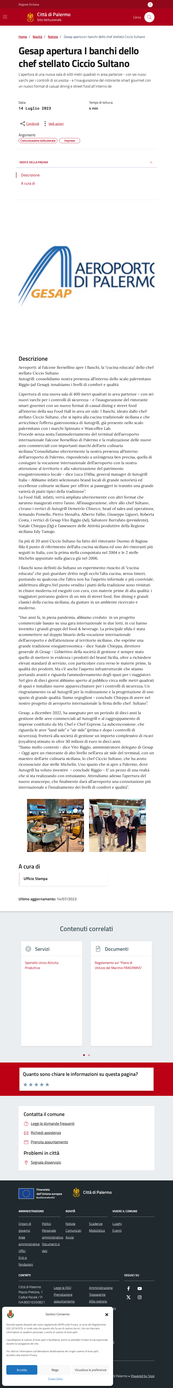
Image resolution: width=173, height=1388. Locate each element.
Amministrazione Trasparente (101, 1291)
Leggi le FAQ (62, 1287)
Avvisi (70, 1237)
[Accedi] (150, 5)
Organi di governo (25, 1227)
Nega (55, 1369)
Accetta (22, 1369)
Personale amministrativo (52, 1234)
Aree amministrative (29, 1241)
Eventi (117, 1230)
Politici (46, 1223)
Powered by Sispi (142, 1375)
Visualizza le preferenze (91, 1369)
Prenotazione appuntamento (64, 1298)
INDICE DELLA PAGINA (33, 162)
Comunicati (73, 1230)
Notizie (70, 1223)
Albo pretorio (98, 1301)
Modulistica (97, 1230)
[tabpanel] (52, 996)
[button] (107, 1314)
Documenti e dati (51, 1247)
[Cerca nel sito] (149, 17)
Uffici (22, 1250)
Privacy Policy (55, 1379)
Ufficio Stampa (35, 878)
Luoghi (117, 1223)
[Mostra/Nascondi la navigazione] (5, 16)
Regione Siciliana (29, 4)
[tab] (84, 1055)
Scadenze (96, 1223)
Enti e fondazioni (26, 1261)
